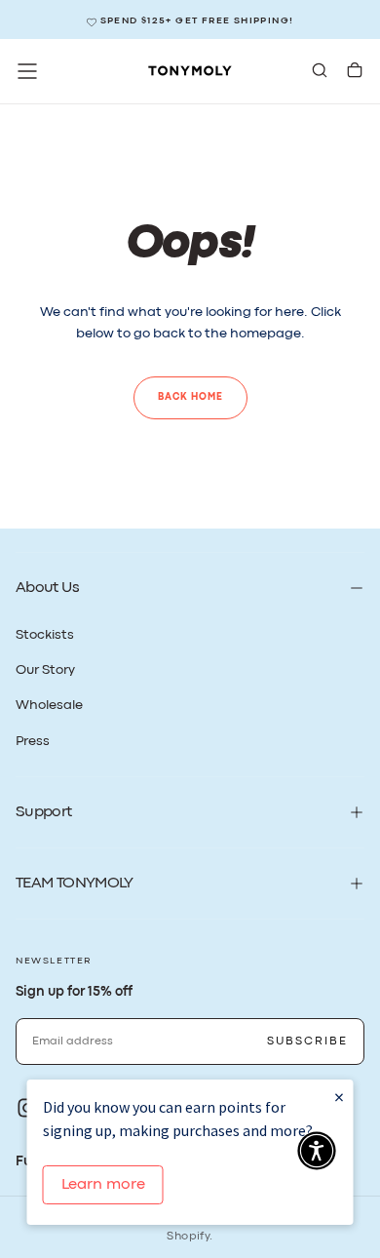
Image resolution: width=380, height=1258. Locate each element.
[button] (27, 71)
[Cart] (354, 73)
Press (33, 741)
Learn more (103, 1185)
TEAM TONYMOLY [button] (74, 883)
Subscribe (307, 1041)
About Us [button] (47, 588)
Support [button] (44, 812)
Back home (190, 397)
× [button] (339, 1096)
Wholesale (49, 705)
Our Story (45, 670)
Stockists (45, 635)
